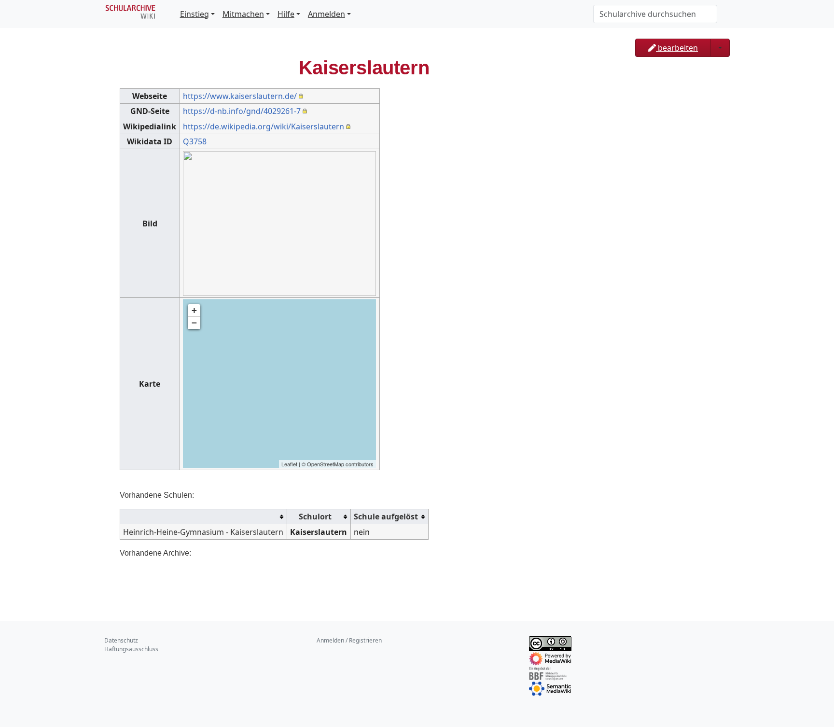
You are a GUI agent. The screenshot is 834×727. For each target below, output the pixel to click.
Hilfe (286, 14)
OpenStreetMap (325, 464)
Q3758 (195, 141)
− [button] (194, 323)
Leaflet (289, 464)
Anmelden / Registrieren (349, 640)
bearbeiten (677, 47)
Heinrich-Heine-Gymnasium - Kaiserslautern (203, 532)
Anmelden (326, 14)
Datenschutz (121, 640)
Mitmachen (243, 14)
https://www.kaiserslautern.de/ (240, 96)
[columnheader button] (203, 516)
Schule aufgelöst (386, 516)
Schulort (315, 516)
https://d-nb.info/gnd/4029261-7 (242, 111)
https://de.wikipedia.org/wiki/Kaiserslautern (263, 126)
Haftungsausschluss (131, 649)
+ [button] (194, 310)
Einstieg (194, 14)
